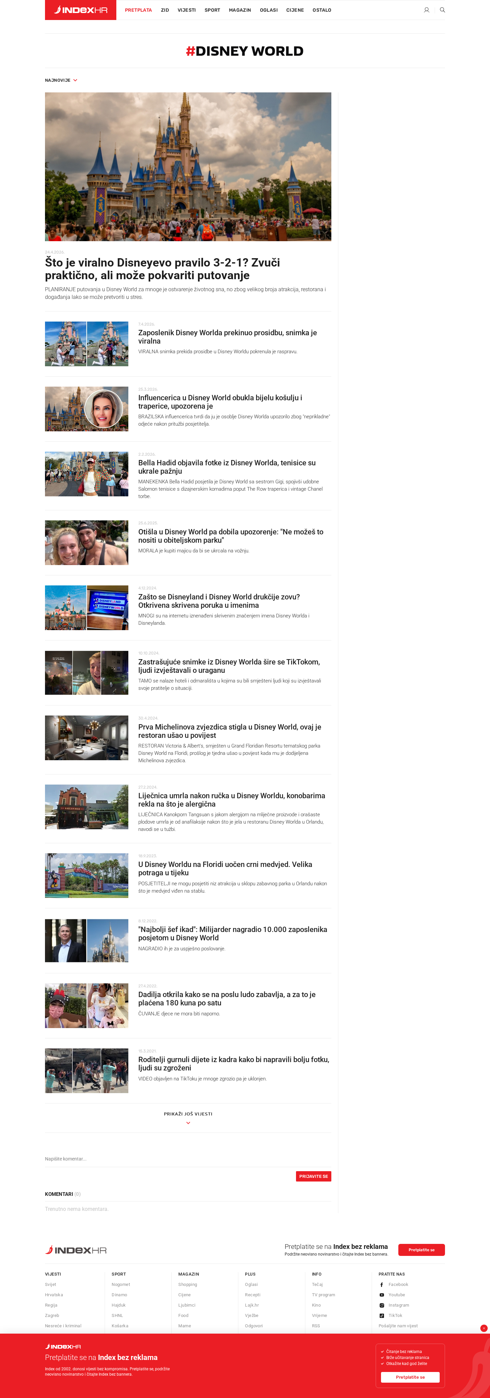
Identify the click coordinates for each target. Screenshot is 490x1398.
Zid (165, 10)
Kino (316, 1305)
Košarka (120, 1325)
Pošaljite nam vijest (398, 1325)
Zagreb (52, 1315)
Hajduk (119, 1305)
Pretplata (138, 10)
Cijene (295, 10)
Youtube (397, 1294)
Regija (51, 1305)
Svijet (50, 1284)
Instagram (399, 1305)
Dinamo (119, 1294)
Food (183, 1315)
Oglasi (269, 10)
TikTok (395, 1315)
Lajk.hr (252, 1305)
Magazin (188, 1274)
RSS (316, 1325)
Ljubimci (186, 1305)
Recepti (252, 1294)
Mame (184, 1325)
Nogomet (121, 1284)
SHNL (117, 1315)
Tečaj (317, 1284)
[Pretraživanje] (440, 10)
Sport (212, 10)
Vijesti (187, 10)
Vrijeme (319, 1315)
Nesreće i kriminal (63, 1325)
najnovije (58, 80)
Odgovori (254, 1325)
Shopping (187, 1284)
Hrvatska (54, 1294)
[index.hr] (80, 10)
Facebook (398, 1284)
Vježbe (251, 1315)
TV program (323, 1294)
